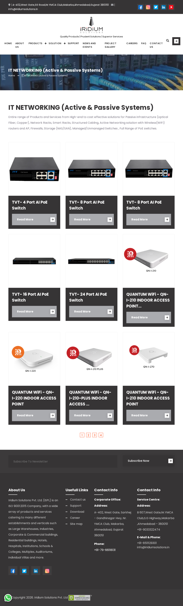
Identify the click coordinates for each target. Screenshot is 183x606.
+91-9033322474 (148, 530)
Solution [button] (55, 43)
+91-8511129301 (147, 543)
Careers (131, 43)
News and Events (89, 45)
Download (77, 512)
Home (8, 43)
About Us (19, 45)
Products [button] (35, 43)
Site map (76, 524)
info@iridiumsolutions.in (153, 547)
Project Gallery (110, 45)
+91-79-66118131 (105, 550)
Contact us (156, 45)
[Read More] (176, 41)
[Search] (167, 40)
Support (73, 43)
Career (75, 518)
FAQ (143, 43)
